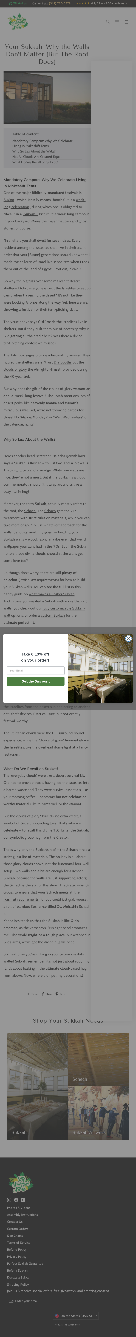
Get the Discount (35, 681)
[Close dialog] (128, 638)
